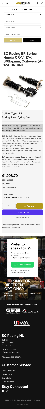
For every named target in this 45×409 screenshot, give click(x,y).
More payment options (22, 217)
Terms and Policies (22, 404)
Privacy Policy (7, 374)
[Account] (37, 3)
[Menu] (2, 3)
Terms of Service (8, 382)
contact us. (16, 227)
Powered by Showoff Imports (31, 400)
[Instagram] (7, 391)
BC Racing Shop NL (16, 400)
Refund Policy (7, 378)
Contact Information (9, 370)
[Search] (7, 3)
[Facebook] (3, 391)
